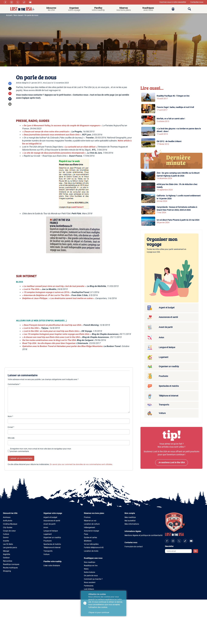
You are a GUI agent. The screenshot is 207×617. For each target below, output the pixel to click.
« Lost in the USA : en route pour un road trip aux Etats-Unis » (51, 331)
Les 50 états (8, 544)
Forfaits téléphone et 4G (94, 547)
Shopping (7, 571)
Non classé (18, 15)
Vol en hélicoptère (91, 544)
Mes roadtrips (130, 517)
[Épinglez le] (10, 93)
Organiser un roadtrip (52, 537)
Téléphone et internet (51, 547)
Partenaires (88, 586)
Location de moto (91, 551)
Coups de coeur (9, 531)
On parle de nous (91, 576)
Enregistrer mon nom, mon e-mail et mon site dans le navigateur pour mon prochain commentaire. (40, 450)
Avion (45, 527)
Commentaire (14, 384)
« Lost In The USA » (31, 289)
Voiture (46, 554)
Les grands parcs (10, 547)
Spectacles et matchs (52, 544)
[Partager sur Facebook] (10, 83)
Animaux (6, 517)
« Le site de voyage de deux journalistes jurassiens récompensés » (54, 153)
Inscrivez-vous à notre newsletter (173, 2)
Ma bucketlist (130, 521)
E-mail (11, 427)
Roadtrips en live (90, 566)
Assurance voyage (91, 531)
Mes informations (132, 524)
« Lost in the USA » (31, 328)
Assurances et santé (51, 521)
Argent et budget (50, 517)
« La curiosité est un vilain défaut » (80, 146)
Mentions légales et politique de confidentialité (143, 535)
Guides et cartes (90, 537)
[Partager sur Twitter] (10, 88)
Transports (47, 551)
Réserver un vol (90, 521)
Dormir (6, 537)
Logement (47, 534)
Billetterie (87, 541)
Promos (87, 517)
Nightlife (6, 554)
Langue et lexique (50, 531)
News (86, 569)
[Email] (10, 99)
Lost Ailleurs (89, 589)
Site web (11, 438)
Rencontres (7, 561)
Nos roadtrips (89, 562)
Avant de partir (49, 524)
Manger (6, 551)
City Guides (7, 527)
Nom (10, 416)
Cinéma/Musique (10, 524)
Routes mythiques (10, 568)
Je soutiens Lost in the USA (171, 462)
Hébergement (89, 527)
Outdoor (6, 558)
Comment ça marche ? (93, 579)
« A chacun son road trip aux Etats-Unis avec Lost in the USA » (51, 337)
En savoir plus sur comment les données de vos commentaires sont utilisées (81, 464)
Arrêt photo (7, 521)
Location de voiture (92, 524)
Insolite (6, 541)
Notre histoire (89, 572)
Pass (86, 534)
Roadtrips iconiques (11, 564)
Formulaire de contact (134, 547)
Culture (6, 534)
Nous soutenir (89, 582)
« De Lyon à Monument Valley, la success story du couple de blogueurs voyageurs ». (62, 125)
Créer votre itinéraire (51, 566)
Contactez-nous (196, 2)
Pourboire (47, 541)
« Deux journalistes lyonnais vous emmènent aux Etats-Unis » (51, 134)
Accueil (9, 15)
